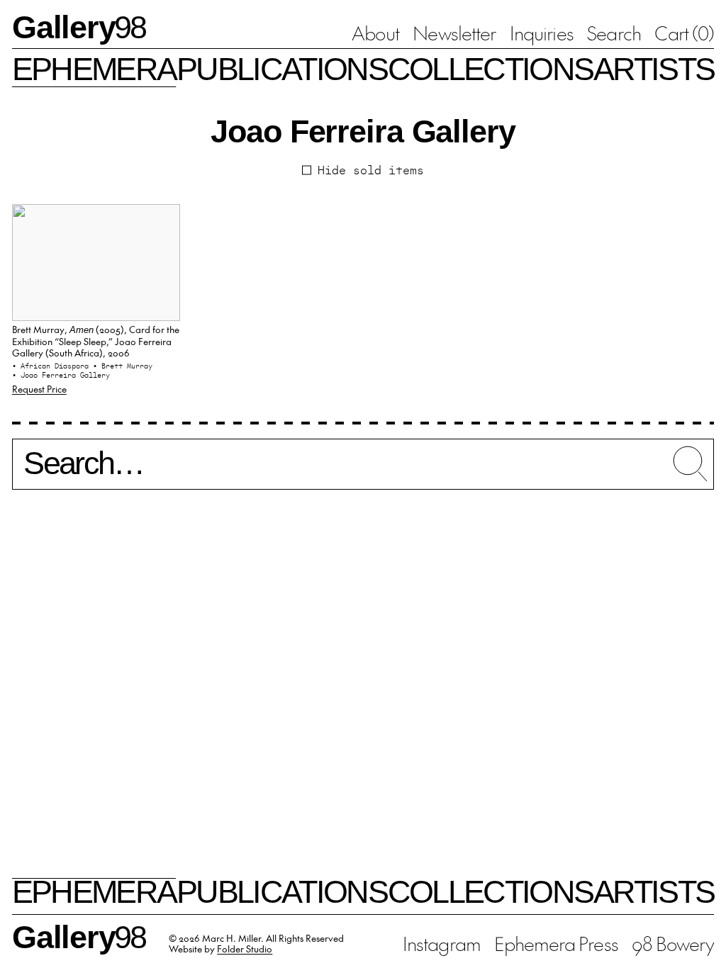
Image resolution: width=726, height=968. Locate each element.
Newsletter (454, 32)
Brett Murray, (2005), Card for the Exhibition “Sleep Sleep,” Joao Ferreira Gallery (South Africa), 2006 (95, 341)
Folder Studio (244, 948)
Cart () (684, 32)
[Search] (363, 470)
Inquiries (542, 32)
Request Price (39, 389)
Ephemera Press (556, 943)
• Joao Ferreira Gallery (61, 375)
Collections (490, 68)
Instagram (442, 943)
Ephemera (94, 68)
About (375, 32)
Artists (653, 68)
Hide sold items (371, 170)
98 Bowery (673, 943)
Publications (282, 68)
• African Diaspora (52, 366)
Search (614, 32)
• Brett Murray (122, 366)
